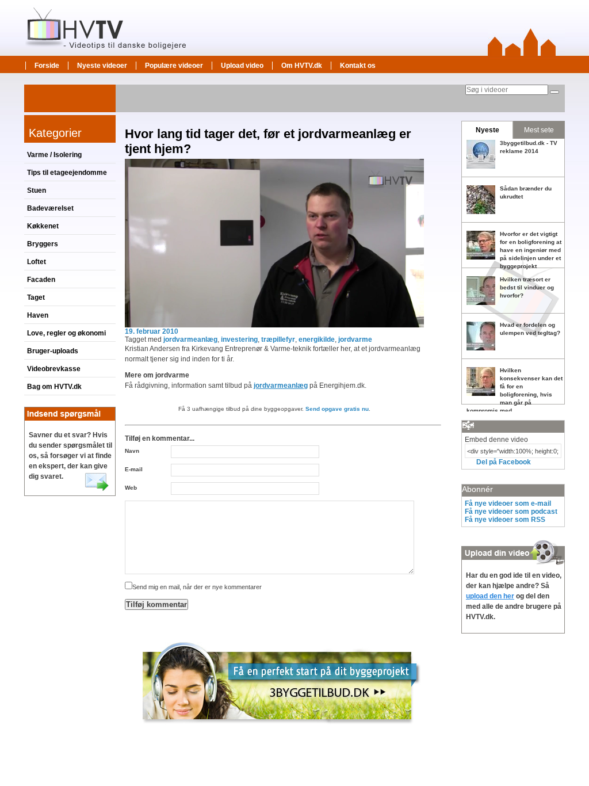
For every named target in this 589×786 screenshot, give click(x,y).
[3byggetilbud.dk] (281, 729)
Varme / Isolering (54, 155)
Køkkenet (43, 226)
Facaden (41, 280)
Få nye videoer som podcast (511, 512)
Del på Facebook (503, 462)
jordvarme (355, 339)
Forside (47, 66)
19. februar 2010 (151, 331)
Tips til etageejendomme (67, 173)
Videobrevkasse (54, 369)
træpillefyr (278, 339)
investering (239, 339)
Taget (36, 297)
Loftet (36, 262)
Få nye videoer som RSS (505, 520)
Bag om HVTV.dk (54, 387)
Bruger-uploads (52, 351)
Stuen (36, 190)
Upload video (242, 66)
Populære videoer (174, 66)
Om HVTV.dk (301, 66)
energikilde (317, 339)
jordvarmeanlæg (190, 339)
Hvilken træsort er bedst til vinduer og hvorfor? (527, 287)
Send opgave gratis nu (337, 409)
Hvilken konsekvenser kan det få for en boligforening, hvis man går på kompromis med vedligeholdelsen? (514, 394)
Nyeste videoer (102, 66)
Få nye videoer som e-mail (508, 503)
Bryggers (42, 244)
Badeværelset (50, 208)
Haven (37, 315)
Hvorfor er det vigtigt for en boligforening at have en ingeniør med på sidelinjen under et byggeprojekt (530, 250)
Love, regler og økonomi (66, 333)
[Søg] (554, 92)
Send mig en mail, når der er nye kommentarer (197, 586)
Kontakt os (358, 66)
